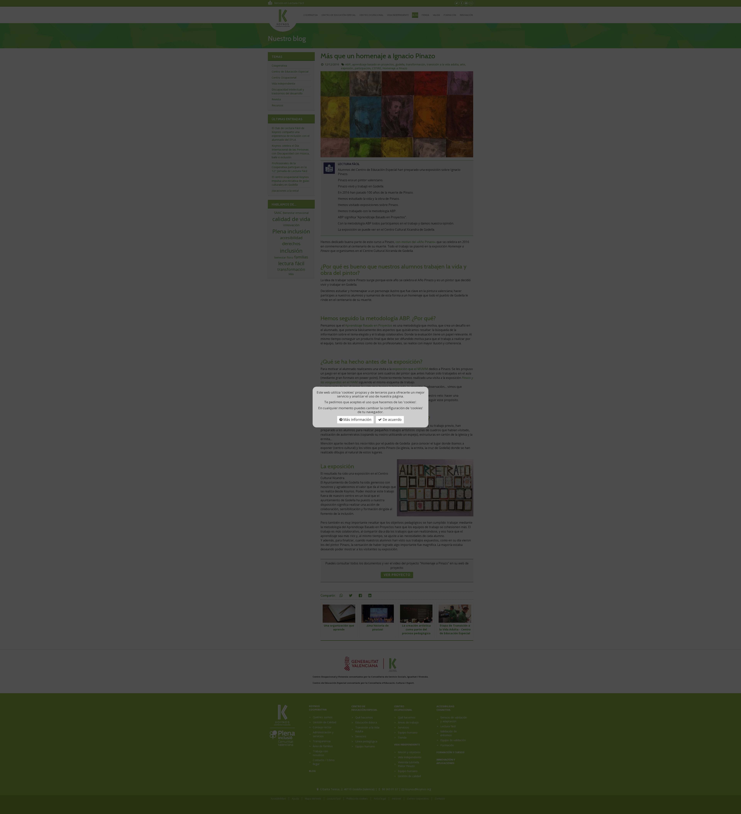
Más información (356, 419)
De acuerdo (392, 419)
